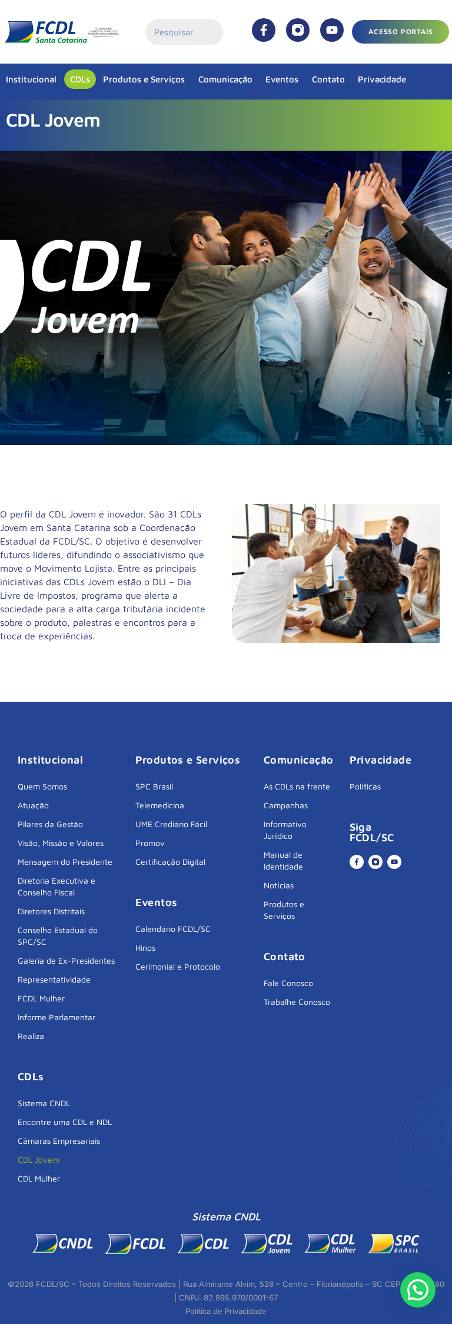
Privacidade (382, 79)
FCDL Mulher (41, 998)
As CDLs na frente (297, 786)
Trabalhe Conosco (297, 1002)
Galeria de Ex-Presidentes (66, 960)
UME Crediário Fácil (171, 824)
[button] (418, 1290)
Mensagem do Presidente (65, 862)
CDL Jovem (38, 1159)
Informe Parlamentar (56, 1017)
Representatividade (54, 979)
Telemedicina (159, 805)
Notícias (279, 885)
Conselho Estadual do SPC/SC (58, 936)
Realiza (31, 1036)
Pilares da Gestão (50, 824)
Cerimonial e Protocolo (177, 966)
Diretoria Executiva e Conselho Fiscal (56, 886)
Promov (150, 843)
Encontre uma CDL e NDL (65, 1122)
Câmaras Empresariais (59, 1141)
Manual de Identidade (283, 860)
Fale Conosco (288, 983)
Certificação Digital (170, 862)
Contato (328, 79)
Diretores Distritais (51, 911)
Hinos (145, 948)
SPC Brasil (154, 786)
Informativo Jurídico (285, 830)
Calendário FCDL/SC (173, 929)
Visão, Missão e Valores (61, 843)
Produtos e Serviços (144, 79)
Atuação (33, 805)
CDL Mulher (39, 1178)
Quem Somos (42, 786)
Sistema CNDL (44, 1103)
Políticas (365, 786)
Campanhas (286, 805)
